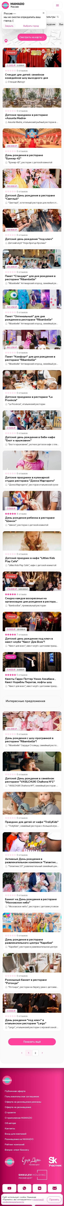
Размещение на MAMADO (19, 1139)
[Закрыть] (43, 13)
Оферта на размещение (18, 1107)
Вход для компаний (15, 1134)
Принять (54, 1199)
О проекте (10, 1112)
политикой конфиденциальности (23, 1200)
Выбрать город (31, 25)
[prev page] (22, 1053)
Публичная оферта (15, 1091)
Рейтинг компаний (14, 1144)
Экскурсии (49, 24)
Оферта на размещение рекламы (23, 1102)
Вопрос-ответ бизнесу (17, 1150)
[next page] (42, 1053)
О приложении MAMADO (18, 1118)
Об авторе (10, 1123)
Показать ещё (32, 1041)
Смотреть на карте (30, 37)
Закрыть (9, 25)
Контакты (10, 1128)
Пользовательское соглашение (22, 1096)
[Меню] (57, 5)
